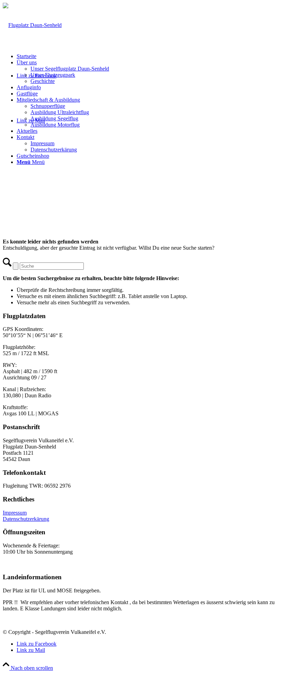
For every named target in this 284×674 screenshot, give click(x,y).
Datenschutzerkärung (26, 519)
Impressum (15, 513)
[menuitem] (149, 56)
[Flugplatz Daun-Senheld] (32, 25)
